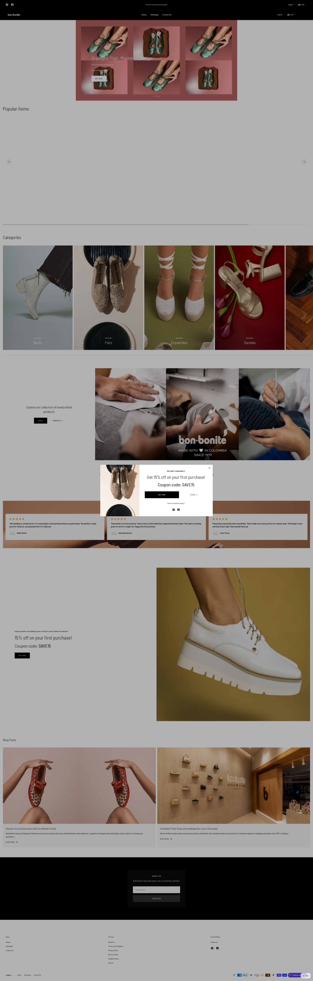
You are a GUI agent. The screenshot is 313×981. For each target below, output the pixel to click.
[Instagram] (173, 509)
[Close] (209, 468)
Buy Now (162, 495)
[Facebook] (178, 509)
